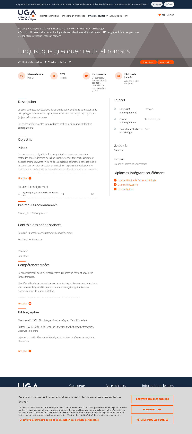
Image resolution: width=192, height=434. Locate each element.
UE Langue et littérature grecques (121, 32)
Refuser (169, 4)
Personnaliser (152, 409)
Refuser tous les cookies (152, 419)
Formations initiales (49, 15)
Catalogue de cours (118, 15)
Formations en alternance (73, 15)
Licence (57, 28)
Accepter (157, 4)
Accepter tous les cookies (152, 399)
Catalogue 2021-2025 (39, 28)
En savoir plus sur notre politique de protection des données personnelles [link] (59, 420)
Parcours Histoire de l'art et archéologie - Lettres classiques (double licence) (60, 32)
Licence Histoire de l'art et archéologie (84, 28)
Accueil (21, 28)
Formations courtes (96, 15)
